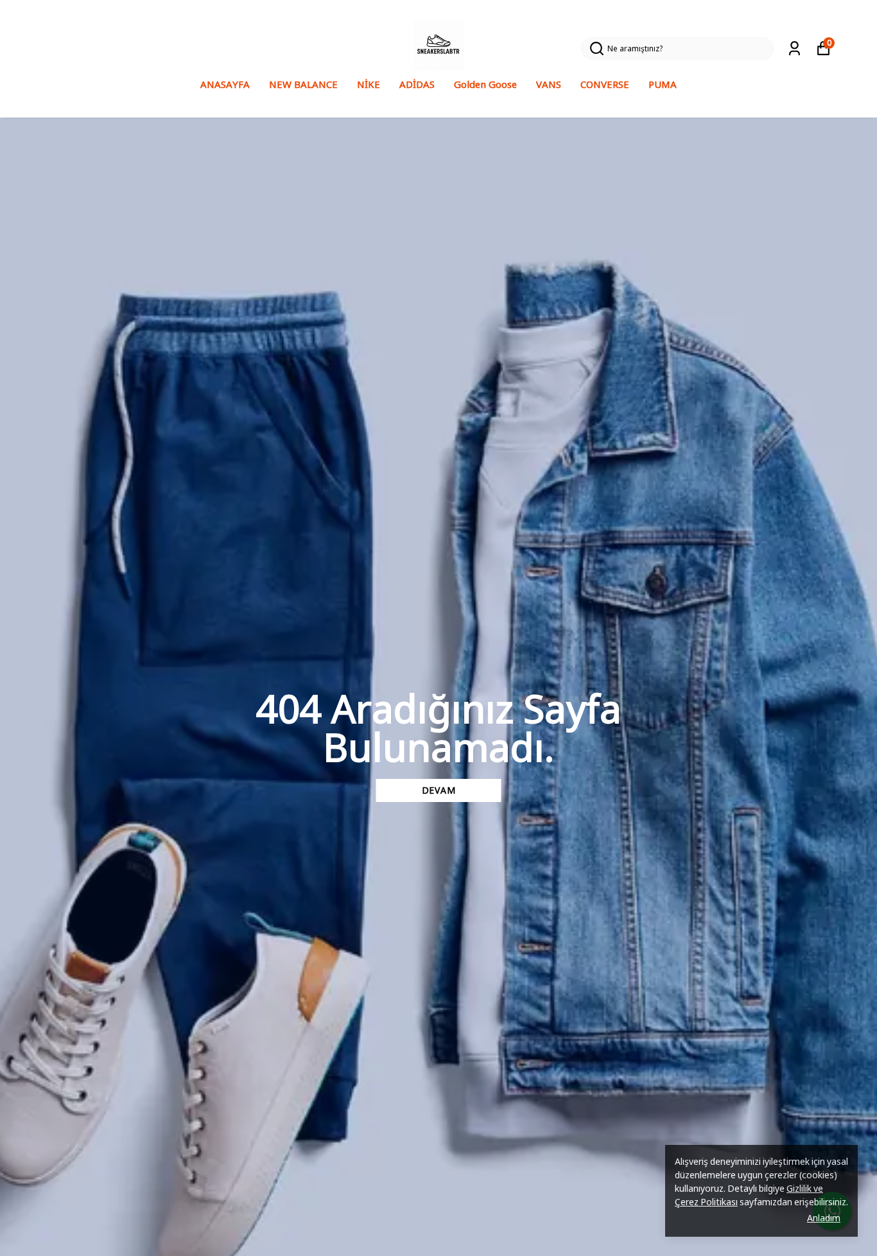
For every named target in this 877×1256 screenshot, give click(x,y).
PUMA (662, 84)
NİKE (368, 84)
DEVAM (439, 790)
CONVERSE (604, 84)
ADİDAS (417, 84)
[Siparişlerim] (794, 48)
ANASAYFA (225, 84)
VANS (548, 84)
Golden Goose (485, 84)
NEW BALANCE (303, 84)
